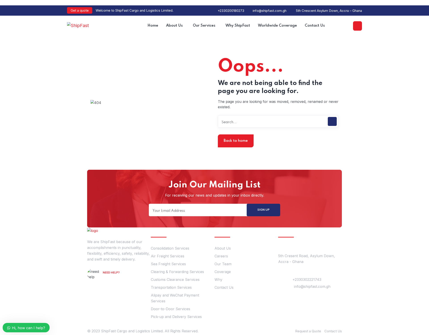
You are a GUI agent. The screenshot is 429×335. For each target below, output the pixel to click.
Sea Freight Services (168, 264)
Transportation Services (171, 287)
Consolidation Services (170, 248)
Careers (221, 256)
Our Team (222, 264)
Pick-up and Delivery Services (176, 316)
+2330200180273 (231, 10)
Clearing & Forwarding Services (177, 271)
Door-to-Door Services (170, 309)
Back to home (236, 141)
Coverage (222, 271)
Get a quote (80, 10)
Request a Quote (308, 331)
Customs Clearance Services (175, 279)
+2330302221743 (306, 279)
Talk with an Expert (122, 279)
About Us (222, 248)
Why (218, 279)
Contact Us (223, 287)
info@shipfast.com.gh (269, 10)
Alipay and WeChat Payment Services (175, 298)
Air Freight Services (167, 256)
